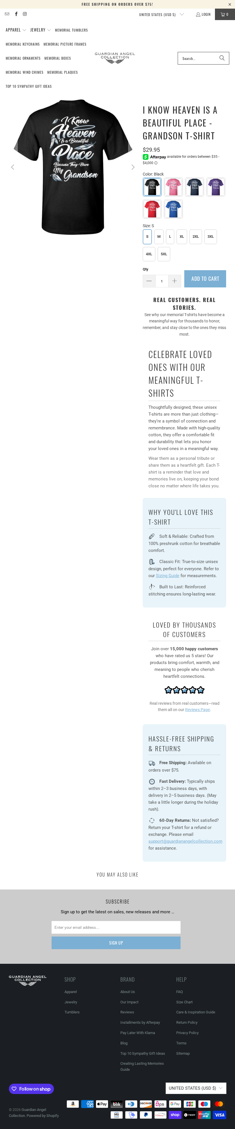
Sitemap (183, 1053)
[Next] (132, 167)
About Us (127, 992)
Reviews (127, 1012)
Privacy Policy (187, 1033)
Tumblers (72, 1012)
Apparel (70, 992)
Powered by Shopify (43, 1116)
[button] (16, 30)
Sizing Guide (167, 575)
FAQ (179, 992)
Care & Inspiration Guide (195, 1012)
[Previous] (13, 167)
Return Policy (186, 1022)
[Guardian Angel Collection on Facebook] (15, 14)
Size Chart (184, 1002)
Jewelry (70, 1002)
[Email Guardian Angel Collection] (6, 14)
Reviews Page (197, 709)
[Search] (222, 58)
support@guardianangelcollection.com (185, 841)
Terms (181, 1043)
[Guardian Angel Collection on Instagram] (24, 14)
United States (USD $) (158, 14)
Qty (145, 269)
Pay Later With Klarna (137, 1033)
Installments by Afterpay (140, 1022)
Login (206, 14)
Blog (124, 1043)
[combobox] (203, 58)
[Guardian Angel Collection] (115, 58)
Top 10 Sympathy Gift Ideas (142, 1053)
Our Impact (129, 1002)
